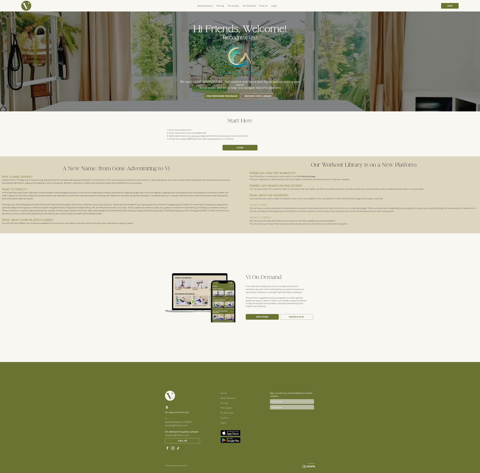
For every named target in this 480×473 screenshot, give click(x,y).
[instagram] (172, 448)
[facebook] (167, 448)
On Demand (194, 136)
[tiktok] (178, 448)
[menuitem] (205, 5)
